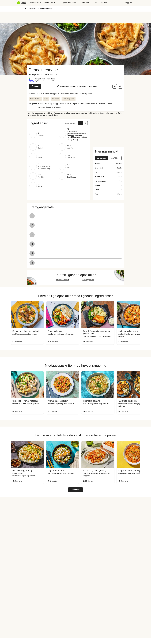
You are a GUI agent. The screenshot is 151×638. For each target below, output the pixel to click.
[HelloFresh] (21, 2)
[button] (58, 123)
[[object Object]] (114, 86)
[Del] (120, 86)
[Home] (25, 8)
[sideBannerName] (108, 131)
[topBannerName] (75, 17)
